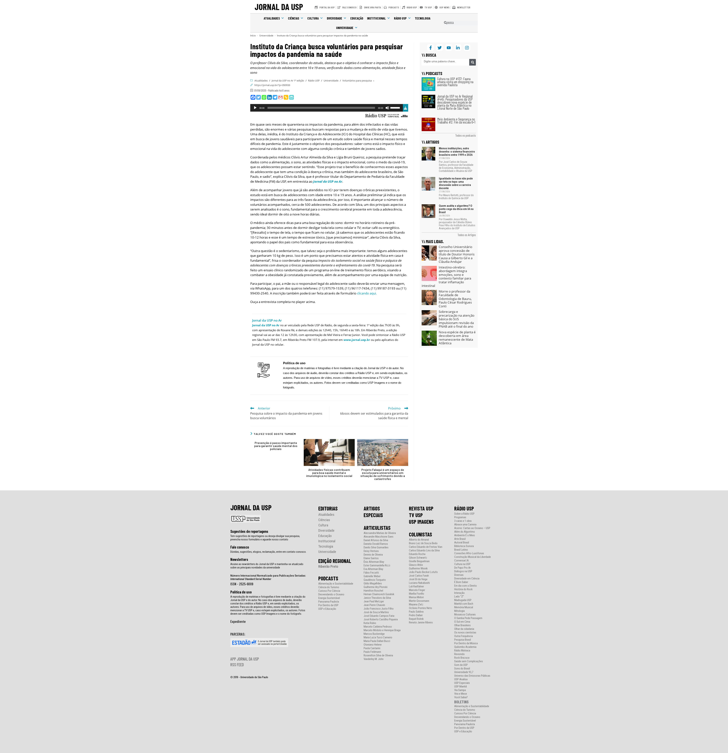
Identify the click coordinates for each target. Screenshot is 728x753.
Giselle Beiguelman (419, 561)
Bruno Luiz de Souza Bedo (423, 543)
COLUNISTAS (420, 534)
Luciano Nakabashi (419, 583)
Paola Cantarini (372, 648)
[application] (326, 108)
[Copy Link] (286, 97)
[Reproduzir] (255, 108)
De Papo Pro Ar (462, 567)
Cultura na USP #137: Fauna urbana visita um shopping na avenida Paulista (455, 82)
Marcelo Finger (417, 590)
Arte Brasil (460, 539)
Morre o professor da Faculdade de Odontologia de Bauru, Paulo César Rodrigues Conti (455, 298)
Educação (356, 18)
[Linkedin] (269, 97)
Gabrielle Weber (372, 576)
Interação (459, 593)
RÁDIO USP (464, 508)
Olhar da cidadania (464, 629)
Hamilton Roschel (373, 590)
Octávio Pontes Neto (420, 608)
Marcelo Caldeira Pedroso (378, 626)
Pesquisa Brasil (462, 639)
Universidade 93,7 (463, 672)
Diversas (459, 575)
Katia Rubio (370, 623)
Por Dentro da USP (328, 605)
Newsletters (239, 559)
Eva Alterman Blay (373, 569)
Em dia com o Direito (465, 585)
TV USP (416, 515)
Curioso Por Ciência (329, 591)
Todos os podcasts (465, 135)
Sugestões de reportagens (249, 531)
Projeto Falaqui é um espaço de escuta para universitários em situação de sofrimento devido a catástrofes (382, 474)
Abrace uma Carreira (465, 524)
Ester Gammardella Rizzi (377, 565)
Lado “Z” (459, 596)
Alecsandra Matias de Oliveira (380, 533)
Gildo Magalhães (373, 583)
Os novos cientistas (465, 632)
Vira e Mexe (460, 693)
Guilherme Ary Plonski (376, 587)
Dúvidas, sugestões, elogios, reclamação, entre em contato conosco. (268, 551)
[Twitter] (258, 97)
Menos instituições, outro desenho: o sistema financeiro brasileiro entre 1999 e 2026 (457, 152)
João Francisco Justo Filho (379, 608)
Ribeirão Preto (328, 566)
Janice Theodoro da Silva (377, 598)
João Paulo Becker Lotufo (423, 572)
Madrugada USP (462, 600)
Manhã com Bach (463, 603)
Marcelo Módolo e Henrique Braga (382, 630)
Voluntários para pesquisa (357, 80)
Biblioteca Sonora (464, 546)
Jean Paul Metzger (374, 601)
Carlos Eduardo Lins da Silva (424, 550)
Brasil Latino (461, 549)
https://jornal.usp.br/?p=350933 (272, 85)
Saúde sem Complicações (468, 661)
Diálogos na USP (463, 571)
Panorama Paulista (328, 601)
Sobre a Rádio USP (464, 513)
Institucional (376, 18)
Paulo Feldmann (372, 652)
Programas (460, 517)
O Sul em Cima (462, 621)
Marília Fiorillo (416, 593)
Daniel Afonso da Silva (376, 540)
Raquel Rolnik (416, 619)
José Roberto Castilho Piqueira (381, 619)
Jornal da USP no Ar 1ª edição (288, 80)
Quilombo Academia (465, 647)
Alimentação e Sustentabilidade (335, 583)
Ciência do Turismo (328, 587)
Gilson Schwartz (418, 557)
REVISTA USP (421, 508)
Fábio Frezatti (371, 572)
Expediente (238, 621)
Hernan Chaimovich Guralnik (379, 594)
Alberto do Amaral (419, 539)
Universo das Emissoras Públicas (472, 675)
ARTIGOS (372, 508)
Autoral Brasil (461, 542)
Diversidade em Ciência (466, 578)
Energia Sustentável (329, 598)
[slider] (395, 107)
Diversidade (334, 18)
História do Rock (463, 589)
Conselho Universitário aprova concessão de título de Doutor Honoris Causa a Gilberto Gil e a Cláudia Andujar (457, 254)
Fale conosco (239, 547)
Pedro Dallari (416, 615)
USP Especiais (462, 683)
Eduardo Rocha (417, 554)
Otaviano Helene (373, 644)
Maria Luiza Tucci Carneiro (378, 637)
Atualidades (272, 18)
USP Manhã (460, 686)
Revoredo (459, 654)
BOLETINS (461, 701)
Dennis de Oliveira (373, 554)
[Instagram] (467, 47)
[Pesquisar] (472, 62)
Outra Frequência (463, 636)
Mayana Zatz (416, 604)
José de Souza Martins (376, 612)
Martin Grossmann (419, 601)
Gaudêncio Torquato (375, 580)
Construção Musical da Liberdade (472, 557)
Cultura (313, 18)
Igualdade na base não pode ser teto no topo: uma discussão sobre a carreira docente (456, 183)
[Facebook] (253, 97)
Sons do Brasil (462, 668)
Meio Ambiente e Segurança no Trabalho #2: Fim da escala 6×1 (456, 120)
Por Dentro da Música (466, 643)
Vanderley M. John (374, 659)
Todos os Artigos (466, 235)
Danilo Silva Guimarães (376, 547)
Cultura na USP (462, 564)
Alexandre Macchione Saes (378, 536)
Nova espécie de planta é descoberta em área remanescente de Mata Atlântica (457, 337)
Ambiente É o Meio (464, 535)
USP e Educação (327, 609)
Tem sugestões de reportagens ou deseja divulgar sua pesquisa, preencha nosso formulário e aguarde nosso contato (265, 537)
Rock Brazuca (461, 657)
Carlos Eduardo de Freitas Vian (425, 547)
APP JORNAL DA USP (244, 658)
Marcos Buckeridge (374, 634)
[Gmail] (280, 97)
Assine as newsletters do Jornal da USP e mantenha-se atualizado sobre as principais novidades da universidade (266, 565)
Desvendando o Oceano (331, 594)
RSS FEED (237, 664)
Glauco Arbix (416, 565)
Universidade (344, 28)
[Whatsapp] (264, 97)
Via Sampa (460, 690)
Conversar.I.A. (461, 560)
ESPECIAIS (373, 515)
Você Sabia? (461, 697)
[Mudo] (387, 108)
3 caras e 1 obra (462, 521)
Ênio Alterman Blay (374, 562)
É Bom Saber (461, 582)
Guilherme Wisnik (418, 568)
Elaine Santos (371, 558)
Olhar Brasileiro (462, 625)
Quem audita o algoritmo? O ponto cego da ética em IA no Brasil (456, 209)
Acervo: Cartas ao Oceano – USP (472, 528)
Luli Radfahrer (416, 586)
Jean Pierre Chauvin (374, 605)
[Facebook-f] (430, 47)
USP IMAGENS (421, 521)
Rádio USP (400, 18)
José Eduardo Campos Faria (379, 616)
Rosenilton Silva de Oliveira (378, 655)
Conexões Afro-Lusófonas (469, 553)
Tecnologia (422, 18)
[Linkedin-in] (458, 47)
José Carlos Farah (419, 575)
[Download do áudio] (405, 107)
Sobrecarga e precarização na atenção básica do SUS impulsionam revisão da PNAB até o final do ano (456, 319)
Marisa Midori (416, 597)
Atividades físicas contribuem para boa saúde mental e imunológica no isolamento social (329, 472)
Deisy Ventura (371, 551)
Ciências (293, 18)
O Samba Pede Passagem (468, 618)
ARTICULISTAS (377, 527)
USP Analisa (461, 679)
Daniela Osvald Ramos (376, 544)
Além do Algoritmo (464, 531)
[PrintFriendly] (291, 97)
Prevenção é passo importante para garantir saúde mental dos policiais (275, 445)
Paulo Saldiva (416, 611)
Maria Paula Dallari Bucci (377, 641)
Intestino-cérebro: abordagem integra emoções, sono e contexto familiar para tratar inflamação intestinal (446, 276)
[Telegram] (275, 97)
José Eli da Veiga (418, 579)
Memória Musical (463, 607)
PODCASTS (328, 578)
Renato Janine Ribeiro (421, 622)
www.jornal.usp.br (357, 340)
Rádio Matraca (462, 650)
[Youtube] (448, 47)
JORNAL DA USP (279, 6)
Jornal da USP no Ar (265, 325)
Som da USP (461, 665)
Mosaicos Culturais (465, 614)
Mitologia (459, 611)
